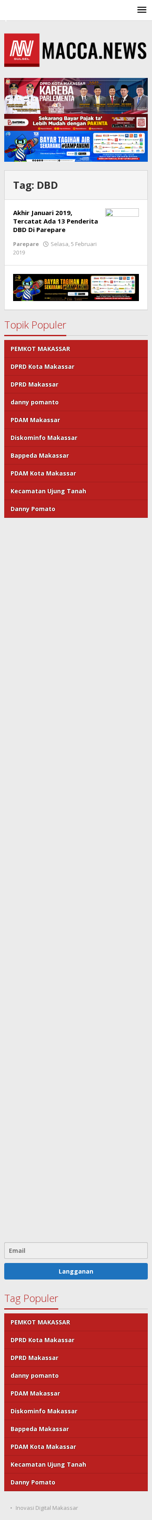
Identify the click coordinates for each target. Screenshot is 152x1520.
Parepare (26, 244)
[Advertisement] (76, 879)
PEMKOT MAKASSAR (40, 349)
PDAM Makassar (35, 420)
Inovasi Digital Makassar (47, 1508)
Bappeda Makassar (40, 455)
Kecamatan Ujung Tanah (48, 491)
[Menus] (142, 10)
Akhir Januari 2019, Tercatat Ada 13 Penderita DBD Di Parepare (55, 221)
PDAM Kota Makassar (43, 473)
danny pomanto (35, 402)
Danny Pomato (33, 509)
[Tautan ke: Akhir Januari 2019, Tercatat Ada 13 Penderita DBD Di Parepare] (122, 220)
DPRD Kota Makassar (42, 366)
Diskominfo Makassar (44, 438)
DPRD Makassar (34, 384)
